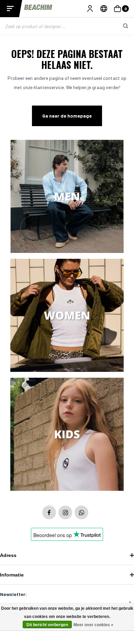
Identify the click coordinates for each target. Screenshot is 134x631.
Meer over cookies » (93, 624)
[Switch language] (103, 8)
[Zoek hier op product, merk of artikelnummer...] (120, 26)
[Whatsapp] (81, 512)
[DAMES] (67, 316)
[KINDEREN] (67, 435)
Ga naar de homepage (67, 116)
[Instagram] (65, 512)
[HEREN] (67, 197)
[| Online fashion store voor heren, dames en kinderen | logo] (38, 8)
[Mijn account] (90, 8)
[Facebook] (49, 512)
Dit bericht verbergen (47, 624)
